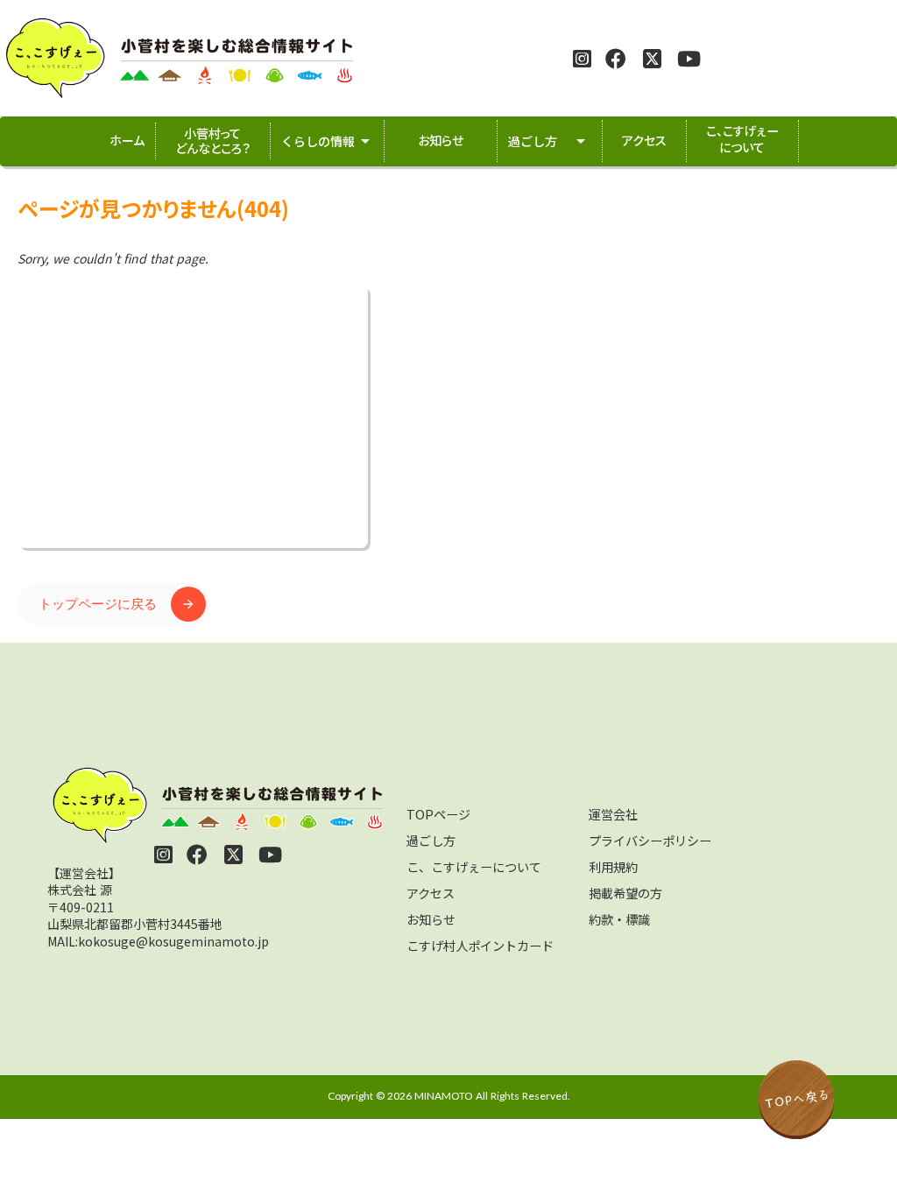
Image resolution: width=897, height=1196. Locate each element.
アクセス (430, 893)
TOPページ (438, 814)
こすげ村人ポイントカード (480, 945)
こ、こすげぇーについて (473, 867)
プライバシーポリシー (650, 840)
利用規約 (613, 867)
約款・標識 (619, 919)
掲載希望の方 (625, 893)
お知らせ (431, 919)
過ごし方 (431, 840)
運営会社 (613, 814)
